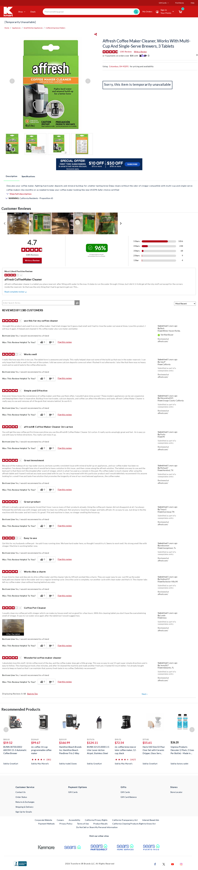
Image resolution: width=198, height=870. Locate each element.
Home (6, 28)
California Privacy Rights (96, 820)
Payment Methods (46, 823)
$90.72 (118, 739)
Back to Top (32, 693)
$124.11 (92, 742)
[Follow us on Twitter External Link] (164, 864)
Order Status (21, 797)
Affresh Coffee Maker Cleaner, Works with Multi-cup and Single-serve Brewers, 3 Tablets (146, 43)
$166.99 (64, 742)
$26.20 (175, 742)
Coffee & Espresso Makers (55, 28)
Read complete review (14, 291)
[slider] (38, 758)
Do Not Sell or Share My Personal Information (97, 827)
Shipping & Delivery (24, 807)
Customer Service (25, 787)
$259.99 (63, 739)
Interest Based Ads (150, 820)
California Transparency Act (125, 820)
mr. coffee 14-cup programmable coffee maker (41, 750)
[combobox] (91, 11)
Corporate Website (43, 820)
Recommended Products (20, 709)
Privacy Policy (65, 823)
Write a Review (140, 52)
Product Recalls (100, 823)
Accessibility (74, 820)
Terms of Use (83, 823)
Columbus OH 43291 (119, 66)
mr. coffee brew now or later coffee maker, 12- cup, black (125, 750)
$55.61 (147, 742)
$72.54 (119, 742)
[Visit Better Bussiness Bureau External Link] (20, 863)
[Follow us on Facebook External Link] (155, 864)
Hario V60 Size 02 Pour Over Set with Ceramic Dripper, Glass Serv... (154, 750)
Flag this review (65, 342)
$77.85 (146, 739)
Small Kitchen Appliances (33, 28)
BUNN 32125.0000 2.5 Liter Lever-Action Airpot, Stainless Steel (98, 750)
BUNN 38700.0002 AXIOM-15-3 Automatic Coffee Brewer (15, 750)
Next (144, 694)
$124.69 (35, 739)
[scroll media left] (4, 223)
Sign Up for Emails (24, 812)
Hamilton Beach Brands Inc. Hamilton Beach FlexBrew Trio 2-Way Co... (70, 750)
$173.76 (90, 739)
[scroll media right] (120, 223)
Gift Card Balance (129, 797)
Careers (60, 820)
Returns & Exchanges (25, 802)
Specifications (28, 176)
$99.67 (35, 742)
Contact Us (21, 792)
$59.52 (7, 742)
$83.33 (6, 739)
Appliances (16, 28)
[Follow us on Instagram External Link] (181, 864)
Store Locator (176, 792)
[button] (13, 627)
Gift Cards (73, 792)
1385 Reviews (126, 52)
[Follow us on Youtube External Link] (172, 864)
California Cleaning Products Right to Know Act (134, 823)
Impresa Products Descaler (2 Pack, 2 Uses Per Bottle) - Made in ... (182, 750)
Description (11, 176)
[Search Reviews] (77, 302)
